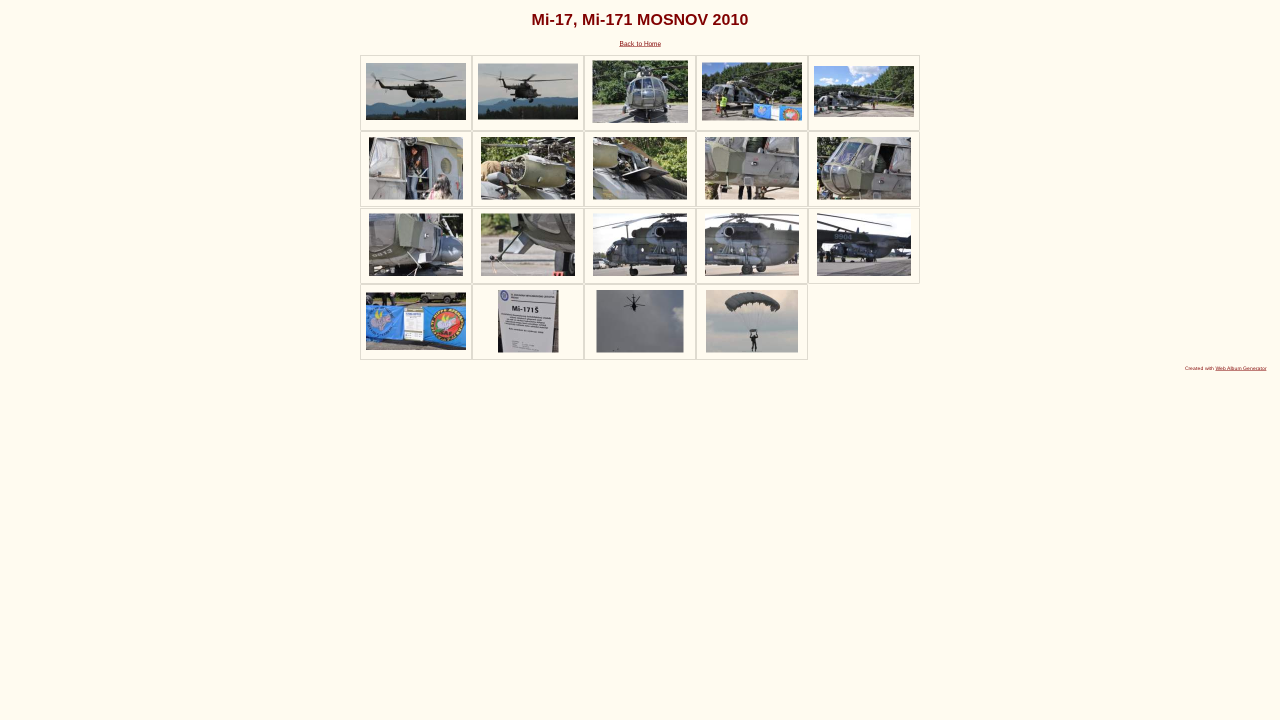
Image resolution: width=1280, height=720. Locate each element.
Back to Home (640, 44)
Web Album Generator (1241, 368)
